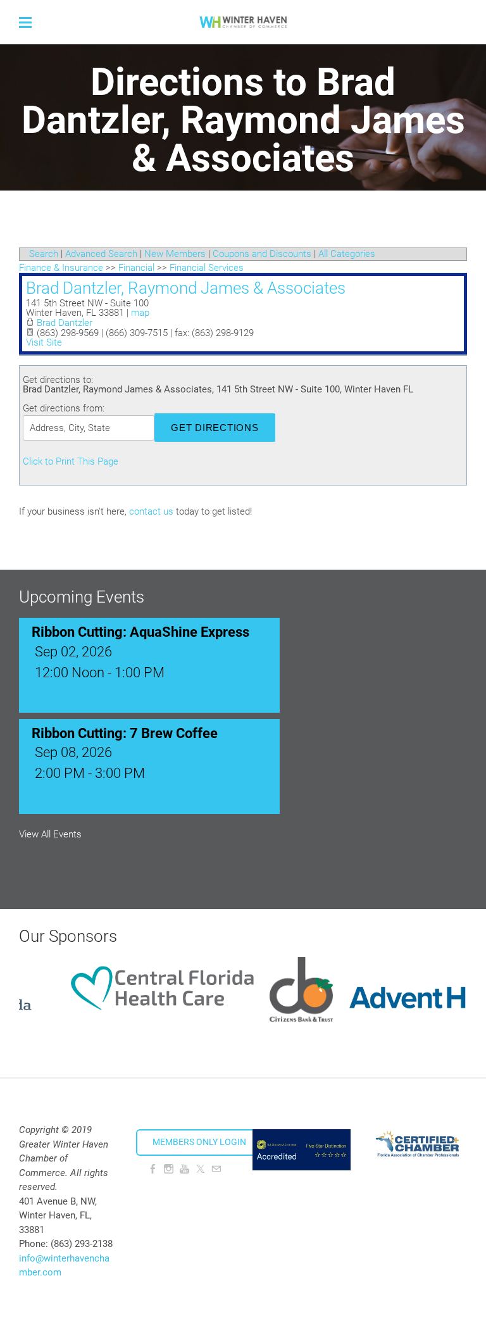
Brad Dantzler (64, 323)
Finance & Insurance (61, 267)
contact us (151, 511)
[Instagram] (168, 1169)
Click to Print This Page (70, 461)
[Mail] (216, 1169)
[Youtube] (184, 1169)
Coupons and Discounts (262, 254)
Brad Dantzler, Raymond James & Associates (186, 288)
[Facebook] (153, 1169)
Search (43, 254)
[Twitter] (200, 1169)
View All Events (50, 834)
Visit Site (44, 342)
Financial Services (207, 267)
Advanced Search (101, 254)
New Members (175, 254)
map (140, 312)
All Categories (346, 254)
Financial (136, 267)
